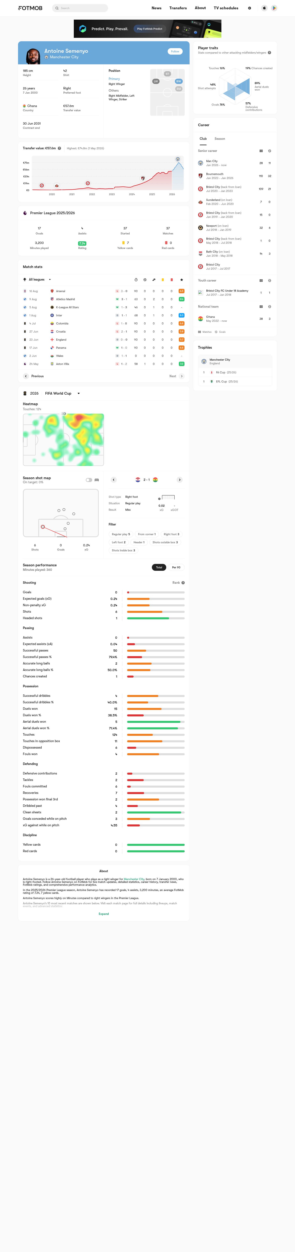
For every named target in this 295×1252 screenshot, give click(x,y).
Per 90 (176, 567)
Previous (37, 376)
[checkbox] (89, 480)
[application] (108, 176)
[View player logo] (33, 56)
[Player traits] (269, 52)
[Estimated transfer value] (59, 148)
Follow (175, 51)
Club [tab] (203, 139)
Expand (104, 914)
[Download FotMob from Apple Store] (264, 8)
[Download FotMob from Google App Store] (274, 8)
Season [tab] (220, 139)
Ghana (32, 106)
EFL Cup (221, 381)
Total (159, 567)
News (156, 8)
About (200, 8)
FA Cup (220, 372)
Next (172, 376)
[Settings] (249, 8)
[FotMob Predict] (147, 29)
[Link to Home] (30, 8)
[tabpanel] (235, 236)
